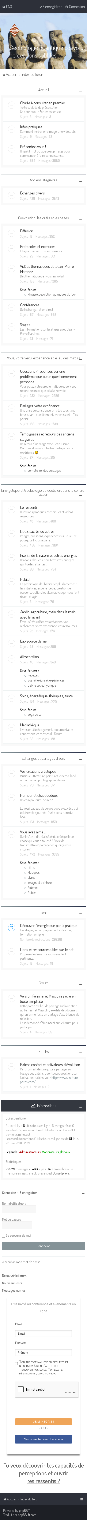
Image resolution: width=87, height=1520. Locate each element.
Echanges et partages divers (43, 758)
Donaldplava (61, 1173)
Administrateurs (30, 1152)
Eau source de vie (33, 641)
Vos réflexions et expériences (45, 680)
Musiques (33, 872)
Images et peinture (39, 882)
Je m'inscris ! (43, 1421)
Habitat (25, 579)
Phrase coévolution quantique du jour (51, 294)
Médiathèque (29, 724)
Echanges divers (32, 193)
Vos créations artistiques (38, 771)
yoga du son (35, 714)
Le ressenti (28, 507)
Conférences (29, 304)
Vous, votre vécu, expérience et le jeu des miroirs (43, 357)
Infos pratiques (31, 126)
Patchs (43, 1051)
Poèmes (32, 887)
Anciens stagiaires (43, 179)
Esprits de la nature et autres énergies (48, 555)
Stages (25, 324)
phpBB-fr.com (27, 1515)
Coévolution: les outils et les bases (43, 217)
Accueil (43, 89)
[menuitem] (7, 6)
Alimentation (29, 656)
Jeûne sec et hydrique (41, 685)
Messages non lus (14, 1290)
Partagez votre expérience (40, 405)
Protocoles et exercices (38, 246)
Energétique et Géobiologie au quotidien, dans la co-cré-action (43, 492)
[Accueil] (15, 30)
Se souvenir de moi (18, 1235)
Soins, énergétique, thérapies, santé (46, 695)
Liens (44, 912)
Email (19, 1324)
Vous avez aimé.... (33, 831)
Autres (31, 893)
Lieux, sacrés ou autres (37, 531)
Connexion (9, 1193)
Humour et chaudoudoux (39, 795)
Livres (31, 877)
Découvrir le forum (14, 1276)
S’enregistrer (28, 1193)
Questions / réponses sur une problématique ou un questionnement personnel (48, 376)
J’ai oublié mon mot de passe (21, 1262)
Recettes (33, 675)
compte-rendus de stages (44, 470)
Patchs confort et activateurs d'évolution (50, 1064)
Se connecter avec (43, 1439)
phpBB (23, 1510)
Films (31, 867)
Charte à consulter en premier (42, 102)
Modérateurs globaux (56, 1152)
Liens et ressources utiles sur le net (46, 949)
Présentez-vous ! (33, 146)
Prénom (20, 1343)
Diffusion (26, 230)
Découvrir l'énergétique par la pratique (48, 925)
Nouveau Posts (12, 1283)
